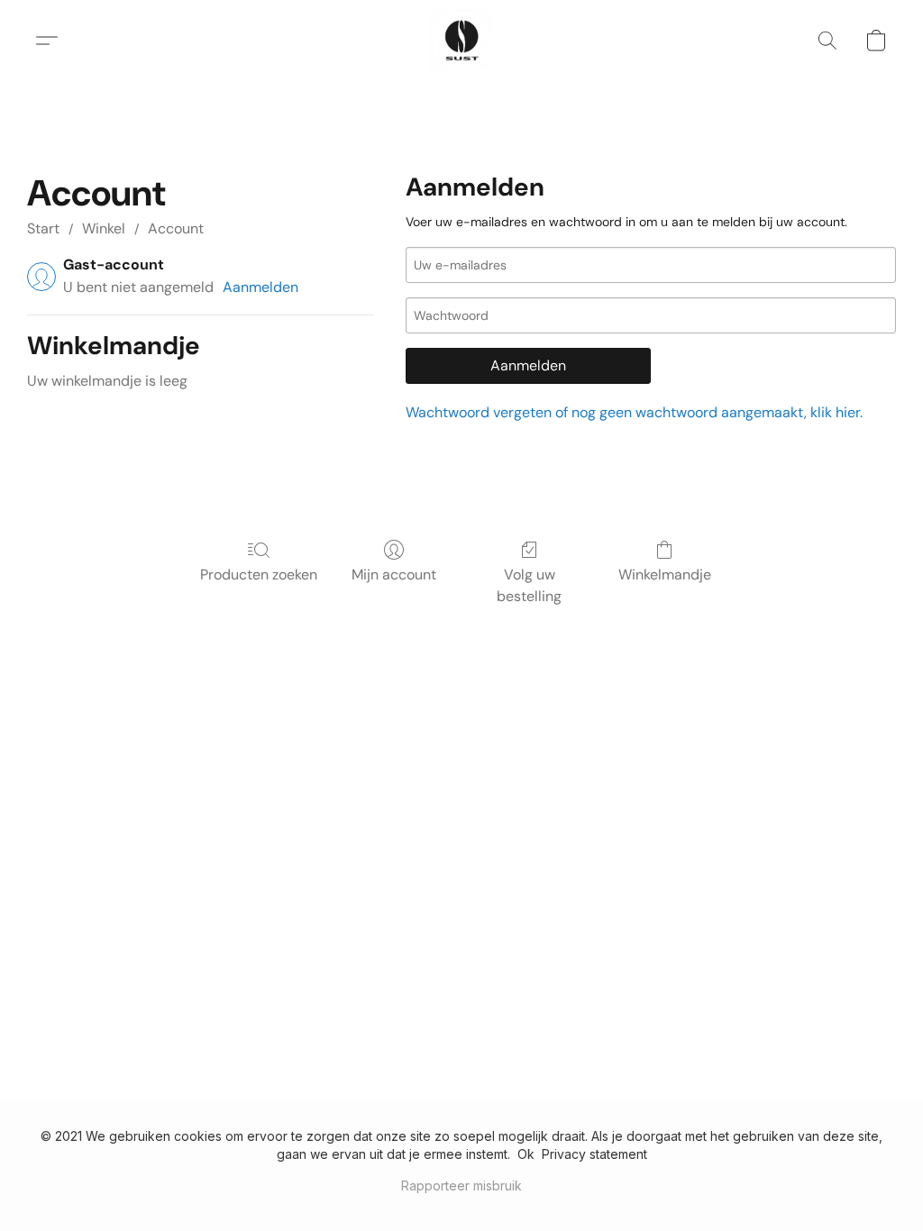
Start (43, 228)
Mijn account (394, 574)
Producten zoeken (258, 574)
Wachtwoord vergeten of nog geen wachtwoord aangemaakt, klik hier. (634, 412)
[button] (461, 40)
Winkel (103, 228)
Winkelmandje (664, 574)
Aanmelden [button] (260, 287)
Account (176, 228)
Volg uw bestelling (529, 585)
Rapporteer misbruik (461, 1185)
